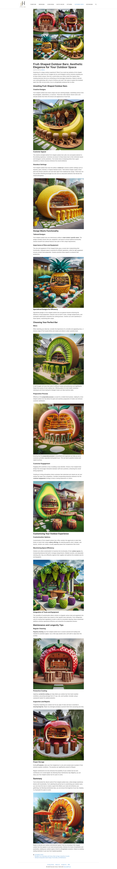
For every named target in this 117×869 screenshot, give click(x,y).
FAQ (69, 864)
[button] (96, 4)
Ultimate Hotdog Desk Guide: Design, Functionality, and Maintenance (50, 857)
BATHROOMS (89, 4)
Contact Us (63, 864)
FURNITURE (33, 4)
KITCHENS (69, 4)
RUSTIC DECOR (60, 4)
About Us (57, 864)
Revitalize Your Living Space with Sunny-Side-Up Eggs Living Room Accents (52, 856)
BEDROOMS (42, 4)
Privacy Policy (50, 864)
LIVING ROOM (50, 4)
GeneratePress (67, 866)
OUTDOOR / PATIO (79, 4)
